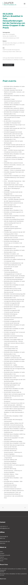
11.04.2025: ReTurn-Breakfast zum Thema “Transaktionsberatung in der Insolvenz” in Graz (14, 177)
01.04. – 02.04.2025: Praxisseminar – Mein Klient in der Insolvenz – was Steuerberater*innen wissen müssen (14, 182)
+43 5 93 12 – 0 (3, 526)
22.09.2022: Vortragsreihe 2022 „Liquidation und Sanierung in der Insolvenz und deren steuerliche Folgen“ (14, 357)
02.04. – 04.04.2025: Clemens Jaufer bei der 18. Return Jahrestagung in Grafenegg (14, 188)
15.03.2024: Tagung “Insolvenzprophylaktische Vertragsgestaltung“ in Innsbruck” (13, 272)
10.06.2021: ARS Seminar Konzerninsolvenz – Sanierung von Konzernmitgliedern (13, 452)
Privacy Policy (3, 559)
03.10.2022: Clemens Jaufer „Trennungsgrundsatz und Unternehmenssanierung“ (11, 348)
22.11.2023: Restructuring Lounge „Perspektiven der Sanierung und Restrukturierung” (12, 290)
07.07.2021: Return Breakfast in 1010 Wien (14, 443)
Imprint (2, 557)
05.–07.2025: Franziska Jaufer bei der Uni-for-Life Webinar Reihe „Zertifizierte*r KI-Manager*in (14, 146)
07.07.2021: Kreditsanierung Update (13, 441)
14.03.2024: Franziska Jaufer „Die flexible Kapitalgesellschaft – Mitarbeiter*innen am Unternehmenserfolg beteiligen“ (14, 277)
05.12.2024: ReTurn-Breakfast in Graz (13, 210)
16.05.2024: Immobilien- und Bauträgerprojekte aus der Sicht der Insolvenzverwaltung (13, 255)
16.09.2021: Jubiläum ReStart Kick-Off (13, 423)
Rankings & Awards (5, 555)
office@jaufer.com (5, 528)
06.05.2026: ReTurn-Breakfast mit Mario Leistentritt (13, 573)
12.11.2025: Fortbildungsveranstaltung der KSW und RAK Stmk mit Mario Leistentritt (14, 117)
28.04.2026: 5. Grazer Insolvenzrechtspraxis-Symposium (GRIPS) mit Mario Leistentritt (13, 101)
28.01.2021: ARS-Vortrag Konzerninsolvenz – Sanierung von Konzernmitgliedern (13, 470)
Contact (2, 553)
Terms (1, 560)
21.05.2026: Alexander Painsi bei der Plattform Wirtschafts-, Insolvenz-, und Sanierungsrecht (14, 91)
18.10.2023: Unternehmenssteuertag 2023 (14, 294)
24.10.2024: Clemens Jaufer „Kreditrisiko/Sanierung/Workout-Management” (13, 228)
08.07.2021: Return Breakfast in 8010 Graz (14, 434)
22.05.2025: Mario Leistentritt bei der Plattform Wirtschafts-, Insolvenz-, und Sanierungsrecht (14, 164)
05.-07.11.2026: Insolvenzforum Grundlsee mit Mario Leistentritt (13, 569)
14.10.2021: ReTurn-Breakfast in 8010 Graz (14, 406)
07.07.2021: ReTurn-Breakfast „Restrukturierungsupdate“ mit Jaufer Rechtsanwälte (14, 437)
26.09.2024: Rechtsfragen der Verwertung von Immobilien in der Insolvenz (13, 243)
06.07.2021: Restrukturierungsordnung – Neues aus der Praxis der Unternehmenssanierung (14, 446)
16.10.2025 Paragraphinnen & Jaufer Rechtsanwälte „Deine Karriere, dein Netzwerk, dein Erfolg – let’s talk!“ (13, 133)
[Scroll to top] (25, 582)
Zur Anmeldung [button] (8, 64)
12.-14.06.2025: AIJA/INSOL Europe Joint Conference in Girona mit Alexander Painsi (14, 159)
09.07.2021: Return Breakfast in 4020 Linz (14, 428)
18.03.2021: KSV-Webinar (10, 463)
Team (1, 551)
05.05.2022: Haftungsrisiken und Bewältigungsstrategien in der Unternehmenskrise (12, 384)
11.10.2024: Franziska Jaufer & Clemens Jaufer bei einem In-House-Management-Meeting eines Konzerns (14, 237)
